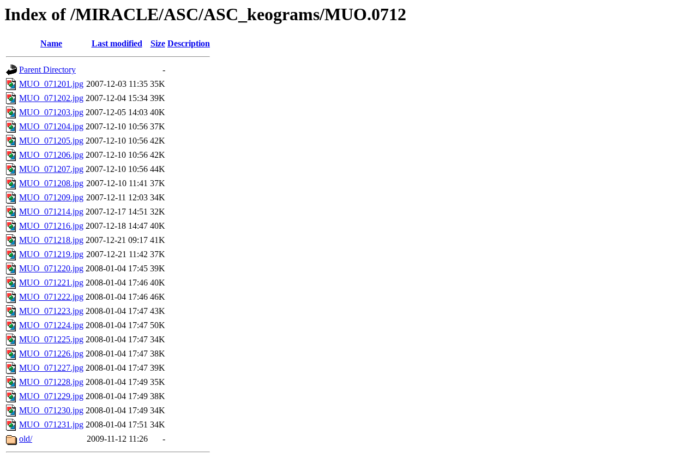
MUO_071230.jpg (51, 410)
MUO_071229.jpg (51, 396)
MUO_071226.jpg (51, 353)
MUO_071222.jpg (51, 296)
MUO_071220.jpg (51, 268)
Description (188, 43)
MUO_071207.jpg (51, 169)
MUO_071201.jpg (51, 83)
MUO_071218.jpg (51, 240)
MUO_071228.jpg (51, 382)
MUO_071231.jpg (51, 424)
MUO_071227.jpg (51, 367)
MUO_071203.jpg (51, 112)
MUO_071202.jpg (51, 98)
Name (51, 43)
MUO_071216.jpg (51, 225)
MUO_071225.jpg (51, 339)
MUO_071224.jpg (51, 325)
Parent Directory (47, 69)
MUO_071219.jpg (51, 254)
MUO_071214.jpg (51, 211)
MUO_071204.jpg (51, 126)
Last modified (117, 43)
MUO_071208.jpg (51, 183)
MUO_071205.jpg (51, 140)
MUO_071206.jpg (51, 154)
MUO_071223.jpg (51, 311)
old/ (25, 438)
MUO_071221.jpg (51, 282)
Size (158, 43)
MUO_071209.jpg (51, 197)
